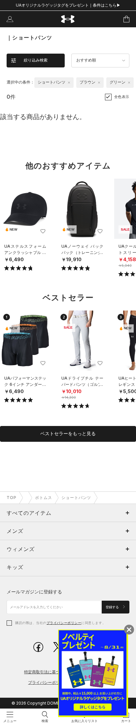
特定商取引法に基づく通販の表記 (54, 671)
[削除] (69, 83)
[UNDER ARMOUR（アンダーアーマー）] (68, 19)
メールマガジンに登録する (34, 591)
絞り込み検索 (36, 60)
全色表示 (121, 96)
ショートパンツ (76, 497)
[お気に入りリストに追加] (43, 231)
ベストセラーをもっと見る (68, 433)
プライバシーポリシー (64, 623)
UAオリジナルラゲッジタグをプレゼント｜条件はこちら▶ (68, 5)
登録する (113, 607)
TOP (12, 497)
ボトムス (43, 497)
